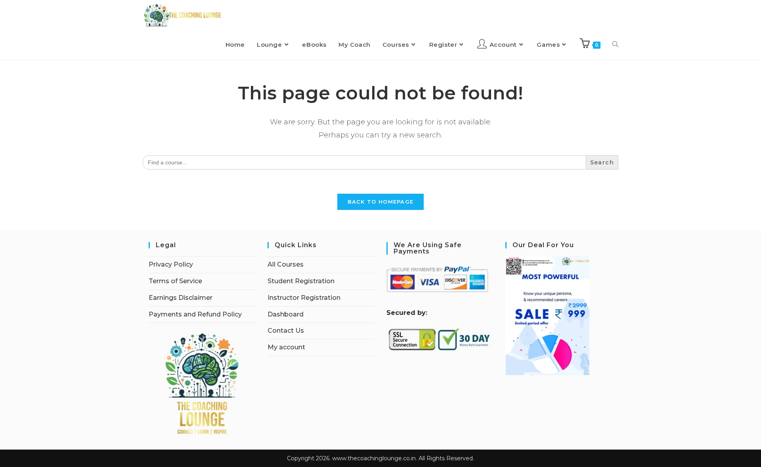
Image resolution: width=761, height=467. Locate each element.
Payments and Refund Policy (195, 314)
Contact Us (286, 330)
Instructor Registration (304, 297)
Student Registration (301, 281)
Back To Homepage (381, 201)
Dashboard (286, 314)
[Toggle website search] (615, 44)
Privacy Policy (171, 264)
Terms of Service (175, 281)
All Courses (286, 264)
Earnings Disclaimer (180, 297)
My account (286, 347)
